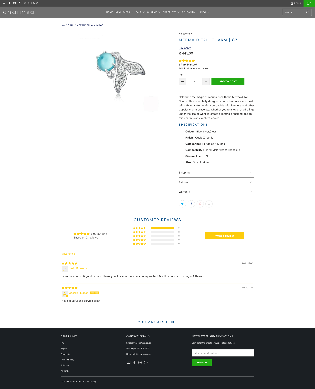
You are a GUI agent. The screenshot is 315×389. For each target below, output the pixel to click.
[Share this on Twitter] (182, 203)
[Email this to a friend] (209, 203)
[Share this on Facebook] (191, 203)
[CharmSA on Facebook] (9, 3)
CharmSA (72, 381)
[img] (69, 263)
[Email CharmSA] (3, 3)
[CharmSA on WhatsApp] (19, 3)
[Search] (308, 12)
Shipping (65, 365)
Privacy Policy (67, 359)
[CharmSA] (18, 12)
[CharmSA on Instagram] (14, 3)
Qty (181, 74)
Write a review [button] (224, 235)
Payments (65, 354)
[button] (128, 12)
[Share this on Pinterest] (200, 203)
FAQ (62, 343)
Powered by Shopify (87, 381)
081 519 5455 (31, 3)
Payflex (64, 348)
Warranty (65, 371)
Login (297, 3)
